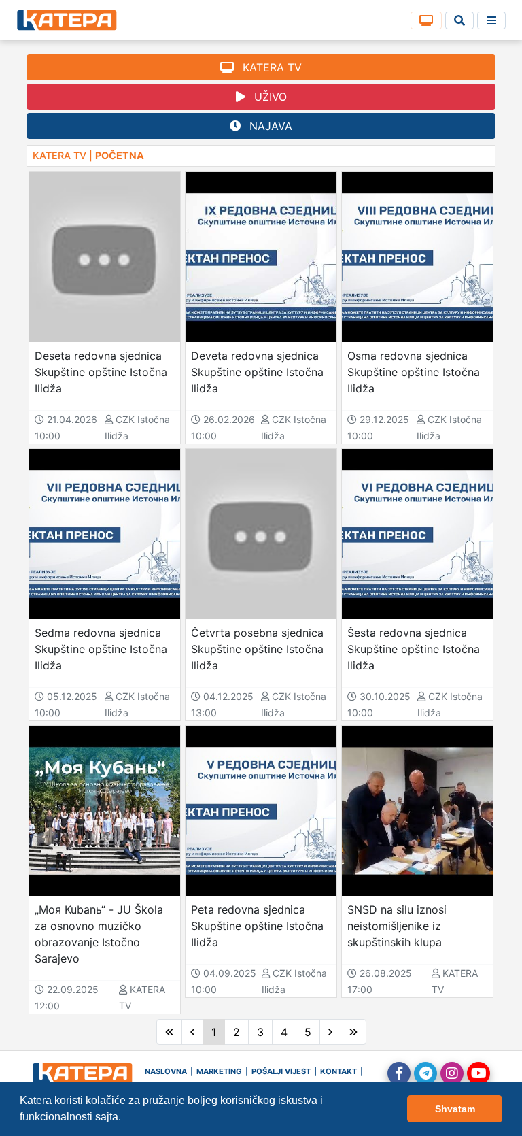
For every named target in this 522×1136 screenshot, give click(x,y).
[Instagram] (452, 1073)
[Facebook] (399, 1073)
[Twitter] (425, 1073)
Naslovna (166, 1071)
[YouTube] (478, 1073)
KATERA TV (270, 67)
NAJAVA (269, 126)
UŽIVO (269, 96)
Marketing (219, 1071)
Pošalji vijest (281, 1071)
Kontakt (338, 1071)
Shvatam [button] (455, 1108)
